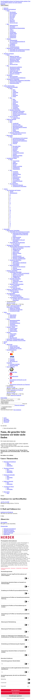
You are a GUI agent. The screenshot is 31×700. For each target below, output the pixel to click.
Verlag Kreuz (13, 316)
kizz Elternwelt (16, 244)
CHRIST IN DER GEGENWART (21, 273)
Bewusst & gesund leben (18, 139)
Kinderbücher (13, 36)
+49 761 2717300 (11, 303)
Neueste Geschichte (17, 166)
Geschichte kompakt (17, 181)
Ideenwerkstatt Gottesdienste (19, 262)
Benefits (12, 336)
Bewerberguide (13, 337)
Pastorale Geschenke (14, 73)
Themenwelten (4, 526)
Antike (14, 162)
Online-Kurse (13, 34)
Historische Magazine (18, 185)
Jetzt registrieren (17, 409)
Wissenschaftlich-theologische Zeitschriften (20, 80)
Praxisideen (12, 26)
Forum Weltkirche (17, 269)
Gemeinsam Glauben (18, 281)
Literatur (15, 154)
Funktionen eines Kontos (16, 348)
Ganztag (12, 30)
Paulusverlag (13, 317)
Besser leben (10, 135)
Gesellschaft (15, 123)
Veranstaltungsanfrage (15, 323)
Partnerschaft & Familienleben (20, 140)
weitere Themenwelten (9, 85)
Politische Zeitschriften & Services (18, 132)
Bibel (14, 89)
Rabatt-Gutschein (14, 365)
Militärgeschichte (17, 174)
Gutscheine (9, 362)
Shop (8, 24)
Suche (2, 399)
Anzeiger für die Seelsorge (19, 266)
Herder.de (3, 4)
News (11, 63)
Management (16, 128)
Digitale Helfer (13, 33)
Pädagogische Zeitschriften (13, 48)
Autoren (6, 189)
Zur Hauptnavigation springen (20, 1)
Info (5, 343)
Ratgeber (15, 150)
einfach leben (16, 252)
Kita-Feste (12, 17)
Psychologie (15, 147)
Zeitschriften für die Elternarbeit (17, 51)
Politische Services (17, 134)
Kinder (14, 96)
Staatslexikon (16, 292)
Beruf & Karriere (14, 76)
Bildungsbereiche (14, 25)
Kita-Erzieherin (13, 13)
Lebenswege (16, 151)
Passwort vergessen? (20, 405)
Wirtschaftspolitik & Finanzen (20, 127)
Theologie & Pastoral (9, 53)
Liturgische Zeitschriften (15, 81)
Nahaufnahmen (16, 169)
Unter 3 (11, 29)
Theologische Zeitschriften (13, 79)
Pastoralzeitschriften (14, 83)
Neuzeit (14, 165)
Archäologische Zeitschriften (19, 186)
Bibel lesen (15, 282)
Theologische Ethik (14, 60)
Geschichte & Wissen (12, 158)
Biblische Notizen (17, 253)
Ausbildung (12, 44)
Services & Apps (14, 22)
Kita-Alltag (12, 16)
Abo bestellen (4, 522)
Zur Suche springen (17, 2)
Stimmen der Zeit (17, 249)
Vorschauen (12, 324)
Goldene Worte (16, 118)
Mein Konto (9, 344)
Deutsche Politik (16, 124)
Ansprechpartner (14, 325)
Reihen (14, 130)
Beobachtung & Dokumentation (17, 28)
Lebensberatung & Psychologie (20, 138)
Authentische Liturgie (15, 69)
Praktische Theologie (15, 61)
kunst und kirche (17, 288)
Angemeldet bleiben (7, 407)
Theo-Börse (9, 75)
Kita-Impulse (13, 12)
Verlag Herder (13, 315)
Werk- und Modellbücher (16, 72)
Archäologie (16, 173)
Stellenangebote (13, 40)
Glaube (14, 91)
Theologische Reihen (15, 68)
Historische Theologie (15, 59)
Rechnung (12, 358)
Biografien (15, 175)
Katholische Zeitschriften (19, 111)
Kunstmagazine (16, 115)
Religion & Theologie (15, 308)
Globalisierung (16, 167)
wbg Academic (16, 179)
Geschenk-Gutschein (15, 364)
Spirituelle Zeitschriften (18, 112)
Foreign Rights (13, 329)
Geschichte (15, 171)
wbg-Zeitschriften (14, 183)
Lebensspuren (16, 285)
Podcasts (12, 18)
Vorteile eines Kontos (15, 347)
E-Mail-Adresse (4, 403)
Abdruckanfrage (13, 331)
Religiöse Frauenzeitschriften (19, 114)
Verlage (8, 313)
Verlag (5, 312)
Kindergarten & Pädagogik (16, 309)
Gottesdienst (16, 261)
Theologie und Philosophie (19, 258)
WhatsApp (12, 21)
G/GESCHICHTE (17, 296)
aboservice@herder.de (16, 305)
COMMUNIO (16, 250)
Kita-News (12, 20)
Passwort (25, 403)
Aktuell (11, 191)
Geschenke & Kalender (18, 152)
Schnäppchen (13, 37)
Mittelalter (15, 163)
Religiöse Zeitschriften (15, 110)
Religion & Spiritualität (12, 87)
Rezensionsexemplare (15, 320)
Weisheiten (15, 142)
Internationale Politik (17, 126)
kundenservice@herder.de (17, 390)
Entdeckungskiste (17, 237)
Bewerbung (12, 45)
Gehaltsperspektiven (14, 47)
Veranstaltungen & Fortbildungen (17, 77)
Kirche (14, 93)
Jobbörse (9, 38)
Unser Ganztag (16, 238)
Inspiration (15, 148)
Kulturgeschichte (17, 177)
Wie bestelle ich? (14, 361)
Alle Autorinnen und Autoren (14, 190)
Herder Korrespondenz (18, 248)
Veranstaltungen (13, 193)
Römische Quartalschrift (18, 257)
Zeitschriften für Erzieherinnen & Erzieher (20, 49)
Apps (8, 478)
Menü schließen (4, 5)
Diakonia (15, 254)
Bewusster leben (16, 146)
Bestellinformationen (11, 349)
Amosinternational (17, 256)
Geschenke (15, 107)
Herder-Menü (4, 397)
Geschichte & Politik (14, 311)
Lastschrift (12, 360)
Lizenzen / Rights (11, 327)
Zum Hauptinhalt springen (7, 1)
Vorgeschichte (16, 161)
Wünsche (15, 143)
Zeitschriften (7, 229)
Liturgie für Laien (14, 71)
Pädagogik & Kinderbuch (10, 9)
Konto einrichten (14, 345)
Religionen (15, 95)
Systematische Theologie (15, 57)
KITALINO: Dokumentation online (15, 339)
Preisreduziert (16, 178)
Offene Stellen (13, 333)
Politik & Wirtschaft (11, 119)
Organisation (13, 32)
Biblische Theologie (14, 56)
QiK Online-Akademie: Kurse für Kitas (16, 340)
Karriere (9, 332)
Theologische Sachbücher (16, 67)
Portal (8, 10)
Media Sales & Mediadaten (13, 307)
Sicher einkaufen (11, 366)
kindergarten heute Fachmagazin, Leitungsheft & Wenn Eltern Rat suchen (20, 234)
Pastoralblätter (16, 264)
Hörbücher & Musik (17, 155)
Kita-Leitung (13, 14)
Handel (5, 341)
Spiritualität (15, 92)
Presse (8, 319)
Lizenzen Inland (13, 328)
